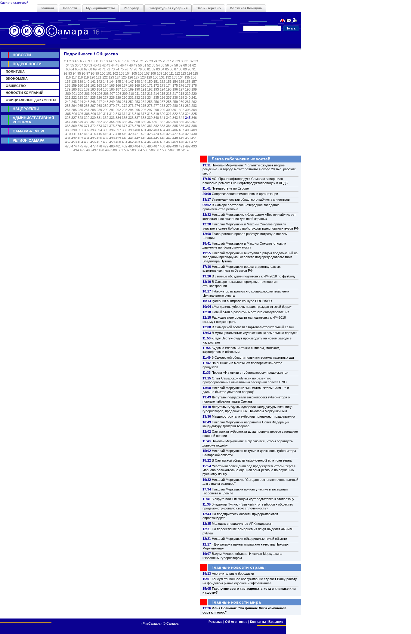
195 (169, 89)
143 (105, 81)
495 (82, 150)
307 (80, 114)
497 (95, 150)
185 (105, 89)
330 (93, 117)
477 (93, 146)
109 (159, 73)
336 (131, 117)
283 (194, 105)
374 (105, 126)
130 (155, 77)
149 (143, 81)
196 (175, 89)
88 (180, 69)
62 (194, 65)
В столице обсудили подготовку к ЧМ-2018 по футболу (253, 276)
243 (74, 102)
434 (86, 138)
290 (105, 110)
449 (181, 138)
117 (74, 77)
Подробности (27, 64)
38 (86, 65)
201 (74, 93)
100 (102, 73)
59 (180, 65)
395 (105, 130)
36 (77, 65)
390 (74, 130)
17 (124, 61)
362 (162, 122)
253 (137, 102)
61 (189, 65)
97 (88, 73)
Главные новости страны (239, 567)
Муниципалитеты (100, 8)
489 (169, 146)
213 (150, 93)
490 (175, 146)
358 (137, 122)
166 (118, 85)
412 (80, 134)
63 (68, 69)
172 (156, 85)
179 (67, 89)
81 (149, 69)
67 (86, 69)
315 (131, 114)
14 (110, 61)
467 (162, 142)
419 (124, 134)
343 (175, 117)
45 (117, 65)
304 (194, 110)
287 (86, 110)
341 (162, 117)
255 (150, 102)
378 (131, 126)
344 (181, 117)
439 (118, 138)
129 (149, 77)
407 (181, 130)
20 (137, 61)
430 (194, 134)
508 (164, 150)
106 (140, 73)
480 (112, 146)
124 (117, 77)
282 (187, 105)
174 (169, 85)
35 (72, 65)
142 (99, 81)
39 (90, 65)
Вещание (275, 621)
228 (112, 97)
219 (187, 93)
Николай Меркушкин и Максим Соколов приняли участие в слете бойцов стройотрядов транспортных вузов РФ (250, 226)
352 (99, 122)
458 (105, 142)
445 (156, 138)
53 (153, 65)
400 (137, 130)
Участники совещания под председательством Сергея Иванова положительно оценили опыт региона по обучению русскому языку (248, 470)
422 (143, 134)
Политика (15, 71)
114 (189, 73)
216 (169, 93)
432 (74, 138)
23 (151, 61)
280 (175, 105)
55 (162, 65)
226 (99, 97)
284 (67, 110)
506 (152, 150)
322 (175, 114)
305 (68, 114)
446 (162, 138)
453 (74, 142)
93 (70, 73)
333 (112, 117)
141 (93, 81)
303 (187, 110)
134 (181, 77)
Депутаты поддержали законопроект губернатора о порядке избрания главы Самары (246, 399)
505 (145, 150)
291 (112, 110)
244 (80, 102)
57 (171, 65)
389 (67, 130)
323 (181, 114)
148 (137, 81)
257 (162, 102)
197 (181, 89)
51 (144, 65)
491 (181, 146)
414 (93, 134)
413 (86, 134)
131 (162, 77)
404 (162, 130)
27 (169, 61)
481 (118, 146)
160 (80, 85)
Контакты (258, 621)
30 (182, 61)
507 (158, 150)
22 (146, 61)
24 (155, 61)
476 (86, 146)
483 (131, 146)
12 (101, 61)
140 (86, 81)
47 (126, 65)
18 (128, 61)
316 (137, 114)
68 (90, 69)
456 (93, 142)
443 (143, 138)
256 (156, 102)
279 (169, 105)
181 (80, 89)
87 (176, 69)
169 (137, 85)
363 (169, 122)
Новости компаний (24, 92)
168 (131, 85)
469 (175, 142)
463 (137, 142)
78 (135, 69)
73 (113, 69)
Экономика (17, 78)
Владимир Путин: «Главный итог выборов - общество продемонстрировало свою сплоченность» (247, 506)
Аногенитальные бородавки (233, 573)
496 (88, 150)
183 (93, 89)
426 (169, 134)
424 (156, 134)
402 (150, 130)
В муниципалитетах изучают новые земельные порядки (254, 333)
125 (124, 77)
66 (81, 69)
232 (137, 97)
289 (99, 110)
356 (124, 122)
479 (105, 146)
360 (150, 122)
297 (150, 110)
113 (183, 73)
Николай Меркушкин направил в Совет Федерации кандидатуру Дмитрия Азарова (245, 424)
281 (181, 105)
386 (181, 126)
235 (156, 97)
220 (194, 93)
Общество (16, 86)
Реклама (215, 621)
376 (118, 126)
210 (131, 93)
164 (105, 85)
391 (80, 130)
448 (175, 138)
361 (156, 122)
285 (74, 110)
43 (108, 65)
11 (97, 61)
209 (125, 93)
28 (173, 61)
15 (115, 61)
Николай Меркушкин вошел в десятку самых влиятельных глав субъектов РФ (241, 268)
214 (156, 93)
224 (86, 97)
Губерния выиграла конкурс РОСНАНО (242, 301)
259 (175, 102)
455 (86, 142)
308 (87, 114)
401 (143, 130)
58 (176, 65)
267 (93, 105)
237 (169, 97)
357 (131, 122)
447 (169, 138)
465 (150, 142)
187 (118, 89)
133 (174, 77)
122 (105, 77)
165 (112, 85)
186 (112, 89)
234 (150, 97)
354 (112, 122)
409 (194, 130)
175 (175, 85)
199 (194, 89)
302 (181, 110)
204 (93, 93)
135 (187, 77)
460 (118, 142)
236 (162, 97)
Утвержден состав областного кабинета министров (251, 199)
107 (147, 73)
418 (118, 134)
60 (185, 65)
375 (112, 126)
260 (181, 102)
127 (136, 77)
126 (130, 77)
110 (165, 73)
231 (131, 97)
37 (81, 65)
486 (150, 146)
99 (97, 73)
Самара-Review (28, 131)
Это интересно (208, 8)
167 (124, 85)
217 (175, 93)
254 (143, 102)
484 (137, 146)
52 (149, 65)
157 (194, 81)
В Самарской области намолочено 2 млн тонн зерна (252, 460)
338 (143, 117)
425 (162, 134)
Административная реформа (33, 120)
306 (74, 114)
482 (124, 146)
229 (118, 97)
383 (162, 126)
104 (128, 73)
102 (115, 73)
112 (177, 73)
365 (181, 122)
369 (74, 126)
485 (143, 146)
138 (74, 81)
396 (112, 130)
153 (169, 81)
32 (191, 61)
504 (139, 150)
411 (74, 134)
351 (93, 122)
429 (187, 134)
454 (80, 142)
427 (175, 134)
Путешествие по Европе (230, 188)
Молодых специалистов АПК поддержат (242, 523)
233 (143, 97)
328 (80, 117)
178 (194, 85)
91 (194, 69)
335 (124, 117)
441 (131, 138)
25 (160, 61)
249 (112, 102)
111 (171, 73)
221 (67, 97)
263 (67, 105)
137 (67, 81)
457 (99, 142)
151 (156, 81)
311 (105, 114)
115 (195, 73)
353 (105, 122)
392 (86, 130)
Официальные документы (31, 100)
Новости (70, 8)
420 (131, 134)
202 (80, 93)
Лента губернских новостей (241, 158)
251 (124, 102)
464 (143, 142)
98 (92, 73)
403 (156, 130)
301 (175, 110)
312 (112, 114)
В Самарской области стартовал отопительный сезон (253, 327)
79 (140, 69)
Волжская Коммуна (246, 8)
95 (79, 73)
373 (99, 126)
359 (143, 122)
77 (131, 69)
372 (93, 126)
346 (194, 117)
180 (74, 89)
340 (156, 117)
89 (185, 69)
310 (99, 114)
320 (162, 114)
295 (137, 110)
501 (120, 150)
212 (143, 93)
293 (124, 110)
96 (83, 73)
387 (187, 126)
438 (112, 138)
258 (169, 102)
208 (118, 93)
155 (181, 81)
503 (133, 150)
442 (137, 138)
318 (150, 114)
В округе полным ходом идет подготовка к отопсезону (253, 499)
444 (150, 138)
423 (150, 134)
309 (93, 114)
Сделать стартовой (14, 2)
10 (92, 61)
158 (67, 85)
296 (143, 110)
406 (175, 130)
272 (124, 105)
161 (86, 85)
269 (105, 105)
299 (162, 110)
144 (112, 81)
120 (92, 77)
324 (187, 114)
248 (105, 102)
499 (107, 150)
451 (194, 138)
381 (150, 126)
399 (131, 130)
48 (131, 65)
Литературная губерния (167, 8)
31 (187, 61)
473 (67, 146)
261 (187, 102)
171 (150, 85)
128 (143, 77)
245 (86, 102)
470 (181, 142)
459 (112, 142)
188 (124, 89)
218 (181, 93)
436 (99, 138)
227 (105, 97)
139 (80, 81)
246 (93, 102)
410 (68, 134)
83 (158, 69)
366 (187, 122)
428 (181, 134)
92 (65, 73)
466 (156, 142)
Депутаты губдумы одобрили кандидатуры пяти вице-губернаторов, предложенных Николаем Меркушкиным (248, 409)
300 (169, 110)
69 (95, 69)
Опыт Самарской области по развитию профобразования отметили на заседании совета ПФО (244, 380)
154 (175, 81)
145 (118, 81)
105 (134, 73)
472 (194, 142)
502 (126, 150)
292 (118, 110)
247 (99, 102)
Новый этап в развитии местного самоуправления (250, 312)
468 (169, 142)
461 (124, 142)
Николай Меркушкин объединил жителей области (249, 538)
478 (99, 146)
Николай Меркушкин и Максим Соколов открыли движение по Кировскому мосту (244, 245)
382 (156, 126)
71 (104, 69)
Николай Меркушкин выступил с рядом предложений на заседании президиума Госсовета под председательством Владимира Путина (250, 257)
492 (187, 146)
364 (175, 122)
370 (80, 126)
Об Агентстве (236, 621)
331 (99, 117)
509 (171, 150)
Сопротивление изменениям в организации (245, 194)
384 (169, 126)
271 (118, 105)
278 (162, 105)
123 (111, 77)
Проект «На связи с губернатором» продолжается (250, 372)
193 (156, 89)
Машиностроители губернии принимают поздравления (253, 416)
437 (105, 138)
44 (113, 65)
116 (68, 77)
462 (131, 142)
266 (86, 105)
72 (108, 69)
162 (93, 85)
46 (122, 65)
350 (86, 122)
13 (106, 61)
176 (181, 85)
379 (137, 126)
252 (131, 102)
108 (153, 73)
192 (150, 89)
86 (171, 69)
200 (68, 93)
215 (162, 93)
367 (194, 122)
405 (169, 130)
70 (99, 69)
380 (143, 126)
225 (93, 97)
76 (126, 69)
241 (194, 97)
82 (153, 69)
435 (93, 138)
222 (74, 97)
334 (118, 117)
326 (67, 117)
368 (67, 126)
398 (124, 130)
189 (131, 89)
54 (158, 65)
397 (118, 130)
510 (177, 150)
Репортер (131, 8)
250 (118, 102)
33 (196, 61)
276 (150, 105)
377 (124, 126)
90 (189, 69)
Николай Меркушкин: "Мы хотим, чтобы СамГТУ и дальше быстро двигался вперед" (245, 390)
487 (156, 146)
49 (135, 65)
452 (67, 142)
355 (118, 122)
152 (162, 81)
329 (86, 117)
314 (124, 114)
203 (87, 93)
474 (74, 146)
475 (80, 146)
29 (178, 61)
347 (67, 122)
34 (68, 65)
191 (143, 89)
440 (124, 138)
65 (77, 69)
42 (104, 65)
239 (181, 97)
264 (74, 105)
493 (194, 146)
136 (193, 77)
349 (80, 122)
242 (67, 102)
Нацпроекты (26, 109)
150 (150, 81)
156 (187, 81)
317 (143, 114)
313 (118, 114)
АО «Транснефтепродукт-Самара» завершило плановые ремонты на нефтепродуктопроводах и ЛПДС (245, 180)
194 (162, 89)
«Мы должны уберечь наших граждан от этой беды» (252, 306)
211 (137, 93)
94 (74, 73)
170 (143, 85)
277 (156, 105)
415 (99, 134)
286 (80, 110)
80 (144, 69)
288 (93, 110)
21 (142, 61)
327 (74, 117)
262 (194, 102)
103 (121, 73)
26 (164, 61)
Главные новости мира (236, 602)
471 (187, 142)
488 (162, 146)
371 (86, 126)
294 (131, 110)
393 (93, 130)
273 (131, 105)
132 (168, 77)
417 (112, 134)
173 (162, 85)
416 (105, 134)
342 (169, 117)
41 (99, 65)
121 (98, 77)
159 (74, 85)
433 (80, 138)
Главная (47, 8)
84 (162, 69)
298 (156, 110)
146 (124, 81)
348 (74, 122)
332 (105, 117)
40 (95, 65)
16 (119, 61)
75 (122, 69)
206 (106, 93)
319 (156, 114)
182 (86, 89)
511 (183, 150)
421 (137, 134)
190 (137, 89)
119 (86, 77)
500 (114, 150)
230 (124, 97)
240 (187, 97)
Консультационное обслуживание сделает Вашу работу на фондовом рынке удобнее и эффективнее (249, 581)
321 (169, 114)
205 (99, 93)
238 (175, 97)
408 (187, 130)
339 (150, 117)
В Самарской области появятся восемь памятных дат (253, 357)
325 (194, 114)
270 (112, 105)
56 (167, 65)
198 (187, 89)
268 (99, 105)
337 (137, 117)
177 (187, 85)
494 (76, 150)
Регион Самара (29, 140)
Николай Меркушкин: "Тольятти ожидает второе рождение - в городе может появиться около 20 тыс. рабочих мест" (249, 169)
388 (194, 126)
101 (109, 73)
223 (80, 97)
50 (140, 65)
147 (131, 81)
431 (67, 138)
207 (112, 93)
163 (99, 85)
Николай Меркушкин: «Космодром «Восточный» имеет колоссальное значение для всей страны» (249, 216)
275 (143, 105)
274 (137, 105)
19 (133, 61)
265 (80, 105)
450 (187, 138)
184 (99, 89)
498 (101, 150)
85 (167, 69)
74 (117, 69)
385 (175, 126)
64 (72, 69)
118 (80, 77)
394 (99, 130)
